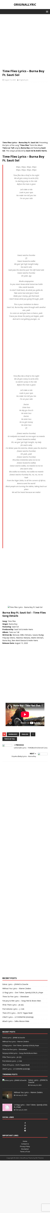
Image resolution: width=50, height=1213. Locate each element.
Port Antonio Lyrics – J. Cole (13, 1009)
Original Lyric (23, 80)
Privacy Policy (25, 1146)
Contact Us (25, 1144)
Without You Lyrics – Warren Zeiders (16, 988)
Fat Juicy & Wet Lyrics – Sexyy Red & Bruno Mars (21, 1001)
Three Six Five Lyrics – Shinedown (15, 996)
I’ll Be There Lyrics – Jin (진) (13, 1005)
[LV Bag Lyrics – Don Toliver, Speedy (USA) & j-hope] (7, 1110)
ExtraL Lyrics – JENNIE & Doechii (15, 984)
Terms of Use (25, 1151)
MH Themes (39, 1158)
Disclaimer (25, 1149)
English (25, 734)
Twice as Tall (9, 739)
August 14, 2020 (10, 80)
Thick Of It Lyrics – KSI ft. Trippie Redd (17, 1013)
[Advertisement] (25, 43)
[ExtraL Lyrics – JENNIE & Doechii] (14, 1080)
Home (25, 1141)
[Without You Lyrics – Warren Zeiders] (7, 1097)
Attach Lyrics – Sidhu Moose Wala (15, 1021)
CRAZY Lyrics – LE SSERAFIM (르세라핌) (18, 1017)
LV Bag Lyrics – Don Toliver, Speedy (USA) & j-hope (22, 992)
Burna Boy (13, 734)
